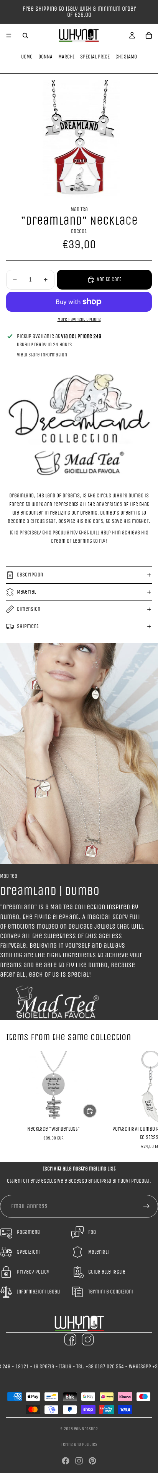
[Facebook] (65, 1460)
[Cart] (148, 35)
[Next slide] (143, 1100)
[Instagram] (79, 1460)
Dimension (28, 609)
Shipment (27, 626)
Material (26, 592)
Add (96, 1110)
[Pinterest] (92, 1460)
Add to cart (109, 279)
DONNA (45, 56)
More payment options (79, 319)
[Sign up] (146, 1206)
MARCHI (66, 56)
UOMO (27, 56)
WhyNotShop (86, 1428)
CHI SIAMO (126, 56)
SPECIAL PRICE (95, 56)
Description (30, 574)
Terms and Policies (79, 1444)
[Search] (25, 35)
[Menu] (9, 35)
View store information (42, 355)
